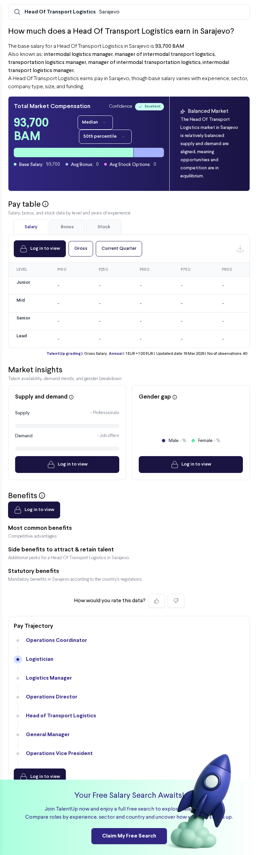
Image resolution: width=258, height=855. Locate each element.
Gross (80, 248)
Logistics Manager (49, 678)
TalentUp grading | (64, 354)
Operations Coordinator (56, 640)
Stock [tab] (103, 227)
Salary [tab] (31, 227)
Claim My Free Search (129, 836)
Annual (115, 354)
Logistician (39, 659)
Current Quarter (118, 248)
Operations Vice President (59, 753)
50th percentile (100, 136)
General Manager (48, 734)
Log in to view (45, 248)
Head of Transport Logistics (61, 715)
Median (90, 122)
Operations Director (51, 696)
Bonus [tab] (67, 227)
